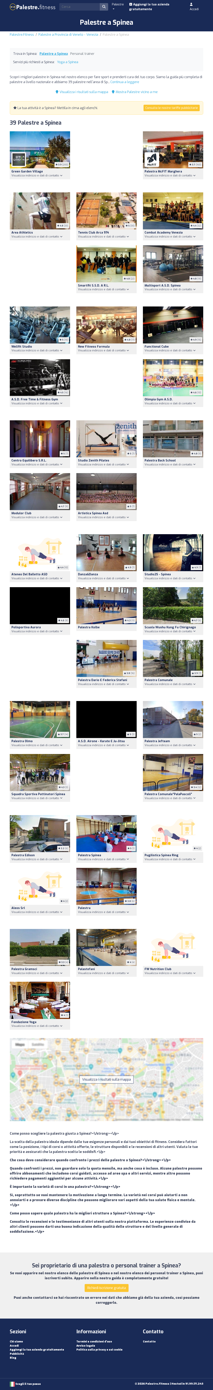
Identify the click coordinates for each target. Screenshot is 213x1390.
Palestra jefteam (157, 741)
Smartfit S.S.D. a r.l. (93, 286)
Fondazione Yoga (23, 1022)
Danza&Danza (88, 574)
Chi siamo (16, 1341)
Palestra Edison (23, 855)
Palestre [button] (118, 4)
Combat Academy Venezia (164, 233)
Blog (13, 1357)
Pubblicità (17, 1354)
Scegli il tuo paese (28, 1384)
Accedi (194, 9)
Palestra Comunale (159, 680)
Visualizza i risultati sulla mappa (83, 92)
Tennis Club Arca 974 (93, 233)
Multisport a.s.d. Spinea (163, 286)
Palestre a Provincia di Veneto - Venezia (68, 34)
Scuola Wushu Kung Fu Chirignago (170, 627)
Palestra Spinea (89, 855)
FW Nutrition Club (158, 969)
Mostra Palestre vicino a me (136, 92)
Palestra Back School (160, 461)
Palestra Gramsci (24, 969)
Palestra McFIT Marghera (163, 171)
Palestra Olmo (22, 741)
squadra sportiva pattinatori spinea (38, 794)
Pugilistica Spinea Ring (161, 855)
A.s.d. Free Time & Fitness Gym (34, 399)
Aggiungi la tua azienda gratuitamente (149, 6)
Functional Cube (157, 347)
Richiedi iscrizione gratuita (106, 1288)
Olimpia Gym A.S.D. (159, 399)
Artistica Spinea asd (93, 513)
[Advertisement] (106, 159)
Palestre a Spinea (54, 54)
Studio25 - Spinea (158, 574)
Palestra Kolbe (89, 627)
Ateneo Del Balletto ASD (29, 574)
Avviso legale (85, 1345)
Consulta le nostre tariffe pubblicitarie (171, 108)
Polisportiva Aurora (26, 627)
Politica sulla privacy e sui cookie (99, 1349)
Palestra (84, 908)
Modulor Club (21, 513)
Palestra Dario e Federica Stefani (102, 680)
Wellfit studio (21, 347)
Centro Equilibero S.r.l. (28, 461)
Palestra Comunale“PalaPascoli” (168, 794)
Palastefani (86, 969)
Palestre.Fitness (22, 34)
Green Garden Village (27, 171)
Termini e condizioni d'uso (94, 1341)
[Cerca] (104, 7)
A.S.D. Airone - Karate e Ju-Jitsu (101, 741)
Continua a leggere (124, 82)
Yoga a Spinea (67, 62)
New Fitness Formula (94, 347)
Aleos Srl (18, 908)
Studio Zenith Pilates (93, 461)
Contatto (149, 1341)
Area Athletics (22, 233)
